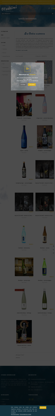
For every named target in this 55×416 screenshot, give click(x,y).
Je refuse (22, 84)
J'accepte (32, 84)
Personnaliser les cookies (25, 414)
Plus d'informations (15, 414)
